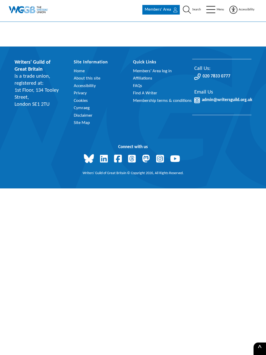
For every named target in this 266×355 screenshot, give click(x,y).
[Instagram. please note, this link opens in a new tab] (161, 159)
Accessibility (85, 86)
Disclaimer (83, 115)
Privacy (80, 93)
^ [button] (260, 349)
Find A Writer (145, 93)
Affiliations (142, 78)
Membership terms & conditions (162, 100)
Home (79, 71)
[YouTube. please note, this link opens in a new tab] (176, 159)
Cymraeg (82, 108)
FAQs (137, 86)
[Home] (28, 9)
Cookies (81, 100)
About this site (87, 78)
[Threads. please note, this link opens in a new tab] (133, 159)
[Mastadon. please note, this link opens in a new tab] (147, 159)
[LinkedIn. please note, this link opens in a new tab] (105, 159)
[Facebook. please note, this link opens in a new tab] (119, 159)
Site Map (82, 123)
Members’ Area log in (152, 71)
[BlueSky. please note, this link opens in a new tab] (90, 159)
